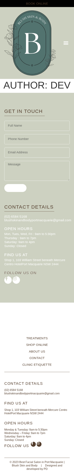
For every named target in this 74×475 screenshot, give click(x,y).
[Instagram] (16, 280)
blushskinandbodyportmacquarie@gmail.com (37, 220)
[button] (66, 43)
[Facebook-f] (8, 280)
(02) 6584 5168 (15, 216)
